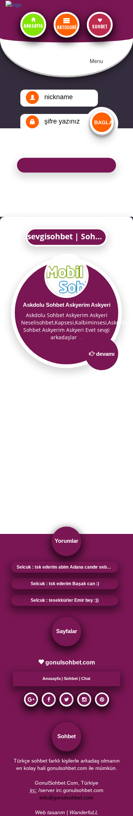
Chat (86, 678)
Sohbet (71, 678)
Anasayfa (51, 678)
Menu (96, 61)
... (80, 337)
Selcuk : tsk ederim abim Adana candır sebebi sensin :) (67, 567)
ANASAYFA (33, 25)
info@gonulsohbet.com (66, 798)
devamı (105, 354)
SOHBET (100, 26)
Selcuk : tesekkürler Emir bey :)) (65, 600)
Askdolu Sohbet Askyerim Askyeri (66, 305)
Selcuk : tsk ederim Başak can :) (65, 583)
